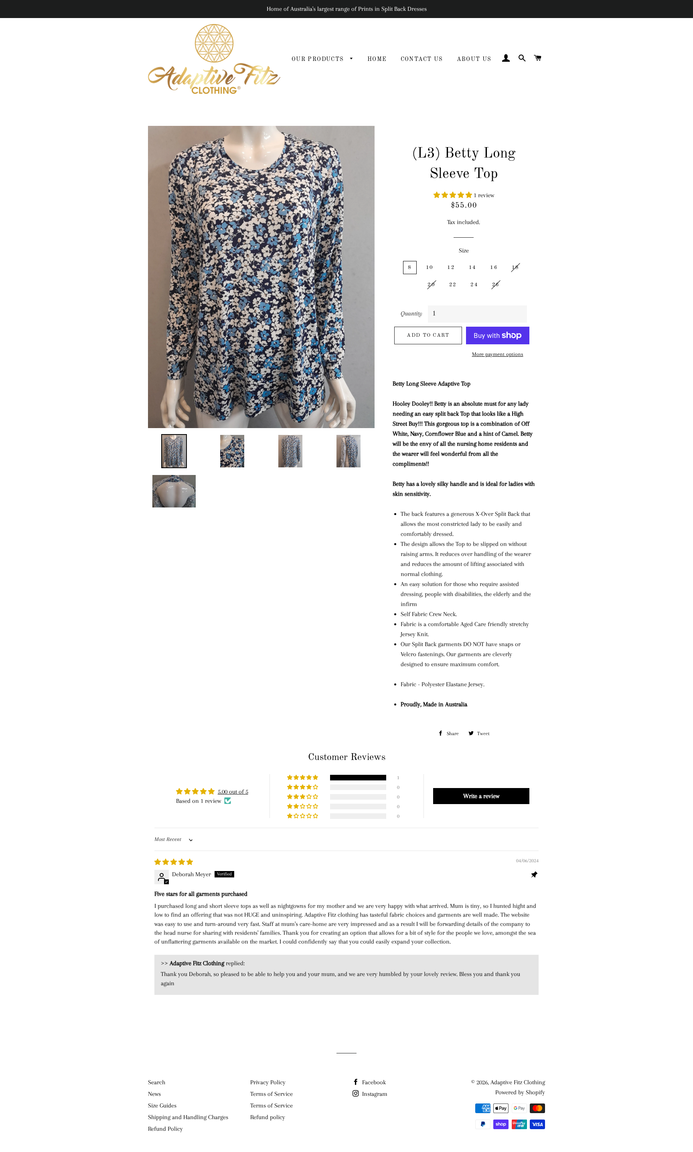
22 (453, 284)
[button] (454, 195)
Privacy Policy (268, 1082)
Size (464, 250)
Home (377, 59)
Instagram (374, 1093)
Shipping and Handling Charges (188, 1117)
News (154, 1093)
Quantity (411, 313)
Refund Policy (165, 1128)
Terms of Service (271, 1093)
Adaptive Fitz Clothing (517, 1082)
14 (472, 267)
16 (494, 267)
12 (451, 267)
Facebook (373, 1082)
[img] (173, 862)
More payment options (497, 354)
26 (496, 284)
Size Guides (162, 1105)
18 (515, 267)
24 (474, 284)
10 (430, 267)
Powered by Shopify (520, 1092)
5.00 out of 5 (233, 791)
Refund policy (267, 1117)
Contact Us (422, 59)
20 (431, 284)
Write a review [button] (481, 796)
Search (156, 1082)
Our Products (319, 59)
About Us (474, 59)
